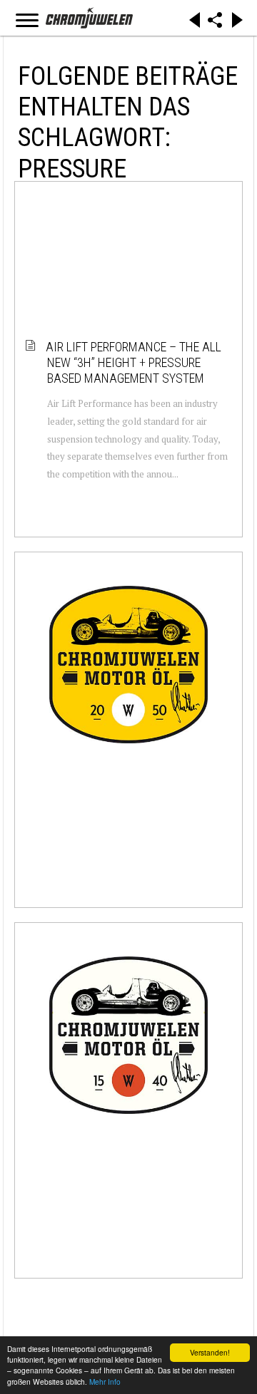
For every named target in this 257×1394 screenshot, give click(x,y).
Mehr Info (105, 1381)
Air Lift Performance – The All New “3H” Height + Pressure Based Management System (134, 362)
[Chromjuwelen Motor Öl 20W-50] (128, 665)
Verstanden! (210, 1352)
